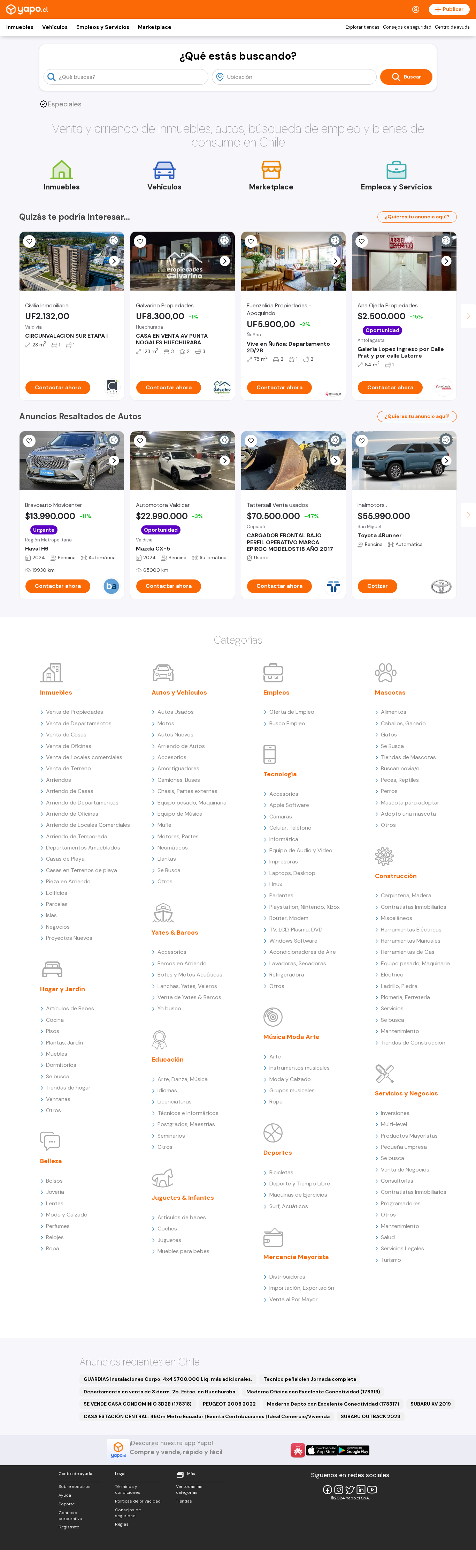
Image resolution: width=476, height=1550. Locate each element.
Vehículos (55, 27)
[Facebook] (327, 1489)
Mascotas (390, 692)
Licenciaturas (175, 1101)
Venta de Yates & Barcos (189, 997)
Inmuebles (19, 27)
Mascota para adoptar (410, 802)
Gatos (389, 734)
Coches (167, 1228)
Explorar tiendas (362, 27)
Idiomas (167, 1090)
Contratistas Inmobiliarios (413, 907)
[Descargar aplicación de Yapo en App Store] (322, 1450)
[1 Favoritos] (140, 441)
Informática (283, 839)
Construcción (396, 876)
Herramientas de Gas (408, 952)
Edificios (56, 893)
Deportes (277, 1152)
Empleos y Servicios (102, 27)
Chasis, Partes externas (187, 791)
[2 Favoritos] (361, 241)
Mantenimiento (400, 1031)
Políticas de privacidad (138, 1501)
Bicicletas (281, 1172)
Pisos (52, 1031)
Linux (275, 884)
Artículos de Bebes (70, 1008)
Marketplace (154, 27)
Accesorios (172, 757)
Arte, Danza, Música (183, 1079)
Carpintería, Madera (406, 895)
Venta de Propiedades (74, 712)
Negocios (58, 926)
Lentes (54, 1203)
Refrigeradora (286, 974)
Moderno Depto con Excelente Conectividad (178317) (333, 1404)
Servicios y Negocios (406, 1093)
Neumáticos (173, 847)
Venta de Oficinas (68, 746)
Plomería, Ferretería (405, 997)
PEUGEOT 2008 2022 (229, 1404)
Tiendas (184, 1501)
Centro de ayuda (452, 27)
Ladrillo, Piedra (399, 986)
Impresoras (283, 861)
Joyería (55, 1192)
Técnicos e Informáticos (188, 1113)
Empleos (276, 692)
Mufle (164, 825)
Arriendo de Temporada (76, 836)
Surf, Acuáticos (288, 1206)
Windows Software (293, 940)
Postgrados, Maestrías (186, 1124)
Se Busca (169, 870)
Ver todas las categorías (189, 1489)
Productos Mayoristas (409, 1135)
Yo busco (169, 1008)
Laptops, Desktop (292, 873)
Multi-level (394, 1124)
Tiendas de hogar (68, 1087)
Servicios (392, 1008)
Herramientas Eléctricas (411, 929)
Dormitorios (61, 1065)
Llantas (167, 858)
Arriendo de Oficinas (72, 813)
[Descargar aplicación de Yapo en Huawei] (298, 1450)
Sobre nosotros (75, 1486)
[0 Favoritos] (140, 241)
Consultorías (397, 1180)
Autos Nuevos (175, 734)
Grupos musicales (292, 1090)
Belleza (51, 1161)
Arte (275, 1056)
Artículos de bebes (182, 1217)
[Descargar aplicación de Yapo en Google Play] (353, 1450)
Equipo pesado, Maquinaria (192, 802)
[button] (114, 261)
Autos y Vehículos (179, 692)
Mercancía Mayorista (296, 1257)
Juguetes (169, 1240)
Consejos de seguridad (407, 27)
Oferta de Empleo (291, 712)
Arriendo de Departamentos (82, 802)
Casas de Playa (65, 858)
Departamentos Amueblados (83, 847)
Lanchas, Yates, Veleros (187, 986)
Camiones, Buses (179, 780)
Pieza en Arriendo (68, 881)
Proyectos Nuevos (69, 938)
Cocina (55, 1020)
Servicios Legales (402, 1248)
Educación (168, 1059)
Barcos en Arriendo (182, 963)
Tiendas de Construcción (413, 1042)
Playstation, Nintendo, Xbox (304, 907)
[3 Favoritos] (251, 241)
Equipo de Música (180, 813)
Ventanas (58, 1099)
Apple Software (289, 805)
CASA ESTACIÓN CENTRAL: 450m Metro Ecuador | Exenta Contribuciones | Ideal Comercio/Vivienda (207, 1416)
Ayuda (65, 1495)
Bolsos (54, 1180)
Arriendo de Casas (69, 791)
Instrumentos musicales (299, 1067)
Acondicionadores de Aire (302, 952)
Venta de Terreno (68, 768)
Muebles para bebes (183, 1251)
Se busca (57, 1076)
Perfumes (58, 1226)
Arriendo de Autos (181, 746)
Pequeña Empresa (404, 1147)
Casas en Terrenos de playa (81, 870)
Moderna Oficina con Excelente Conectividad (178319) (313, 1391)
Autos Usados (176, 712)
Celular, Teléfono (290, 827)
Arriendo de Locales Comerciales (88, 825)
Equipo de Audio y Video (300, 850)
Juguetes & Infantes (183, 1197)
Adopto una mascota (408, 813)
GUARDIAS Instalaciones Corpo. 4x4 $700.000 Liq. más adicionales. (168, 1379)
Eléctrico (392, 974)
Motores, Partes (178, 836)
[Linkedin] (361, 1489)
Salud (388, 1237)
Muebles (56, 1053)
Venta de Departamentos (79, 723)
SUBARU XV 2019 (430, 1404)
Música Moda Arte (291, 1037)
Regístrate (69, 1527)
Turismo (391, 1260)
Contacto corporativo (70, 1515)
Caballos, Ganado (403, 723)
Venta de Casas (66, 734)
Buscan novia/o (400, 768)
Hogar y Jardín (62, 989)
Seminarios (171, 1135)
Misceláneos (396, 918)
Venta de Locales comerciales (84, 757)
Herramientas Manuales (410, 940)
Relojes (55, 1237)
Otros (53, 1110)
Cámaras (280, 816)
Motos (166, 723)
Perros (389, 791)
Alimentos (393, 712)
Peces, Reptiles (400, 780)
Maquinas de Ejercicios (298, 1194)
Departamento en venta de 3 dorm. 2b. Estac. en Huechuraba (159, 1391)
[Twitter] (349, 1489)
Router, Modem (288, 918)
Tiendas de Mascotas (408, 757)
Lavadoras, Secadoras (297, 963)
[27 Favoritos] (29, 241)
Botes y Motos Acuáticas (190, 974)
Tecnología (280, 774)
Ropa (52, 1248)
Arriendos (58, 780)
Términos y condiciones (127, 1489)
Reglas (122, 1524)
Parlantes (281, 895)
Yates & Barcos (175, 932)
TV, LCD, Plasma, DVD (296, 929)
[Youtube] (372, 1489)
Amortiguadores (178, 768)
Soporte (67, 1504)
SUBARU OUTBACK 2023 (370, 1416)
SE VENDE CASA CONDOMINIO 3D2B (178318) (138, 1404)
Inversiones (395, 1113)
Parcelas (57, 904)
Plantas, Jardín (64, 1042)
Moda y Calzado (66, 1214)
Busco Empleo (287, 723)
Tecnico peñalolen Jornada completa (309, 1379)
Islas (51, 915)
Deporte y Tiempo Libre (299, 1183)
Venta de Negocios (405, 1169)
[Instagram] (338, 1489)
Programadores (401, 1203)
